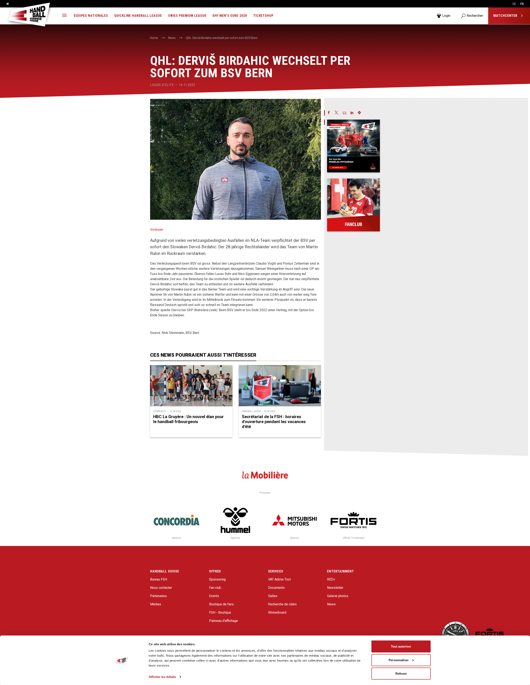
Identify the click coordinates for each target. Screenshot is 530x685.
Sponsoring (217, 579)
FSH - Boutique (220, 612)
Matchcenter (505, 16)
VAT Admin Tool (279, 579)
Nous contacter (161, 588)
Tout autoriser (401, 646)
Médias (155, 604)
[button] (64, 15)
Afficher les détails (162, 677)
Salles (272, 596)
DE (514, 4)
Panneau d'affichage (223, 621)
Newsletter (335, 588)
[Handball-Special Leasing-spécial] (353, 146)
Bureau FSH (158, 579)
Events (214, 596)
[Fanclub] (353, 205)
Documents (276, 588)
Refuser (401, 673)
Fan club (215, 588)
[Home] (6, 4)
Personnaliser (399, 660)
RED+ (331, 579)
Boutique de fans (221, 604)
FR (522, 4)
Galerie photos (337, 596)
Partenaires (158, 596)
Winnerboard (277, 612)
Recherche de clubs (282, 604)
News (331, 604)
